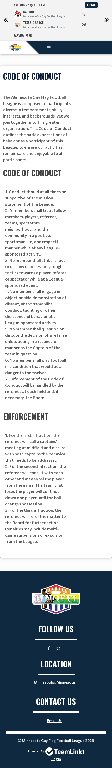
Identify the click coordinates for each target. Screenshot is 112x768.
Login (56, 759)
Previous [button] (5, 20)
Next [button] (106, 20)
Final (91, 5)
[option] (56, 20)
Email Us (54, 720)
